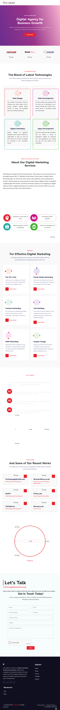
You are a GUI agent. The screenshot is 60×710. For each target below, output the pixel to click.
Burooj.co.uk (39, 506)
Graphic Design (40, 341)
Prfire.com (38, 494)
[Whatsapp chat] (55, 21)
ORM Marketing (11, 341)
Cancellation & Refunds (51, 707)
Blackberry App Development (43, 119)
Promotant (16, 705)
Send (30, 648)
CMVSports (10, 506)
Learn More (30, 35)
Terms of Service (50, 705)
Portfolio (37, 676)
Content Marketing (13, 308)
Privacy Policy (41, 705)
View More (18, 87)
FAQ (5, 691)
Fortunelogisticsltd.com (15, 479)
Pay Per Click (10, 277)
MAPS (8, 494)
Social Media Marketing (43, 277)
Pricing (37, 674)
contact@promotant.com (14, 587)
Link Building (39, 308)
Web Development (45, 98)
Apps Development (46, 128)
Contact (37, 679)
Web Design (17, 98)
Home (36, 668)
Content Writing (12, 119)
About (36, 671)
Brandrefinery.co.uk (42, 479)
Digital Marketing (17, 128)
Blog (5, 694)
